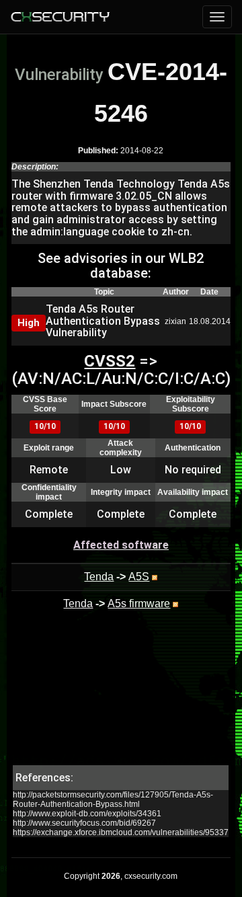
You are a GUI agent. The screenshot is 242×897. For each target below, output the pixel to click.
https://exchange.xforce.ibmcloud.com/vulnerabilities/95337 (121, 832)
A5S (138, 576)
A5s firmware (139, 603)
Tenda (99, 576)
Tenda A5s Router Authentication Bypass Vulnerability (103, 321)
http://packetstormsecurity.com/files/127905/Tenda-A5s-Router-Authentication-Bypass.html (113, 799)
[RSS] (154, 576)
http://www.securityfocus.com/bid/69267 (84, 823)
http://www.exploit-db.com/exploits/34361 (87, 813)
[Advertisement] (121, 698)
